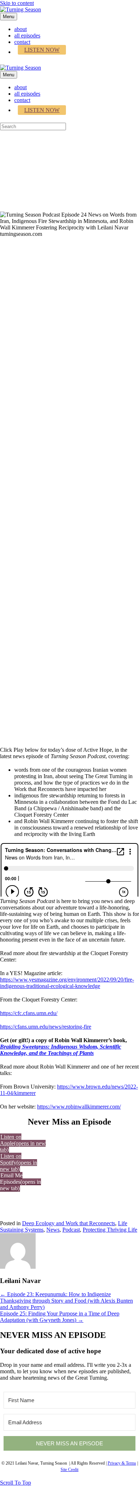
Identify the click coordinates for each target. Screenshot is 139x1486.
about (20, 29)
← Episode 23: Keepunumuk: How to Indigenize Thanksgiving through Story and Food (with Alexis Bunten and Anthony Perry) (66, 1300)
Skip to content (17, 3)
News (53, 1230)
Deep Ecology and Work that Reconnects (68, 1223)
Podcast (71, 1230)
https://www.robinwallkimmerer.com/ (79, 1107)
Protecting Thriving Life (110, 1230)
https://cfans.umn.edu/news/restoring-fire (45, 1027)
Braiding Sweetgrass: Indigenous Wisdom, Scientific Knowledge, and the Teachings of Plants (60, 1050)
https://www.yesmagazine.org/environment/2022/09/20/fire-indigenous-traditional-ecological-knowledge (67, 983)
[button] (20, 1182)
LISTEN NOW (42, 50)
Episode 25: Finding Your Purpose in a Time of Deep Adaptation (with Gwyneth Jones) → (59, 1316)
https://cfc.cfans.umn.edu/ (28, 1013)
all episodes (27, 35)
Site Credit (69, 1469)
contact (22, 42)
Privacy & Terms (122, 1463)
